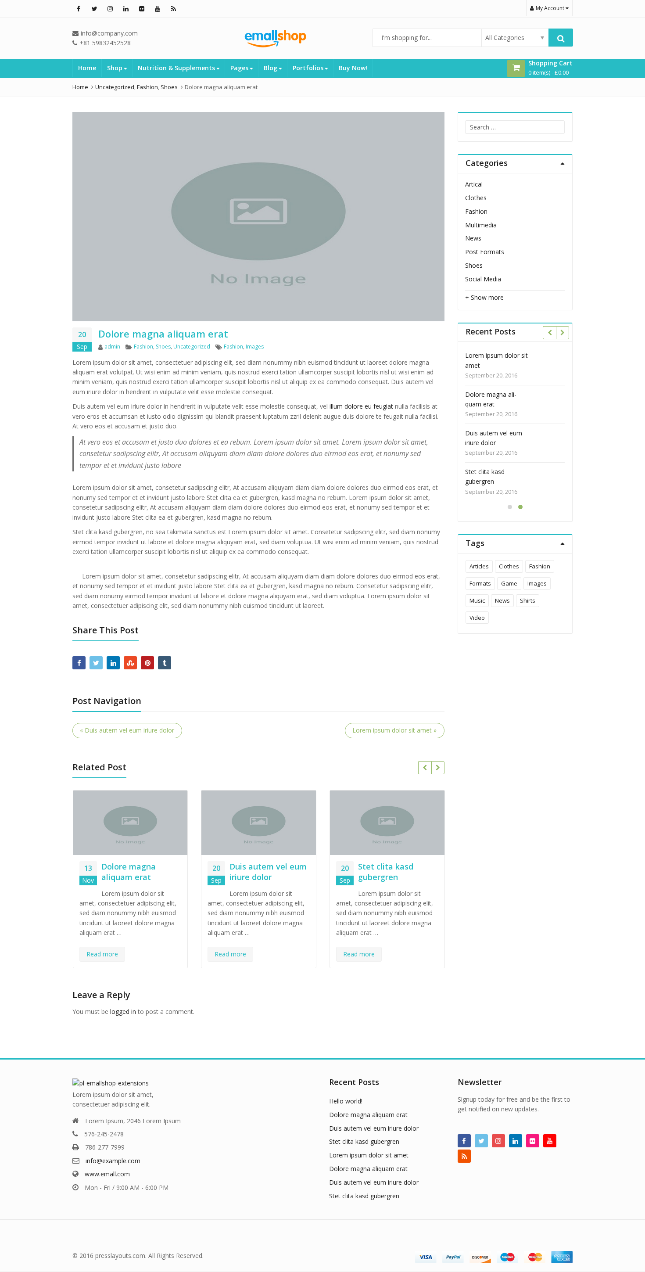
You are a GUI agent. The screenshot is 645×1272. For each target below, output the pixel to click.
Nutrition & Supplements (177, 68)
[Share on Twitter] (96, 662)
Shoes (163, 346)
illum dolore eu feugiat (361, 406)
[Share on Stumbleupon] (130, 662)
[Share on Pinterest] (147, 662)
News (473, 238)
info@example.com (113, 1161)
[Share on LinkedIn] (113, 662)
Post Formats (484, 252)
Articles (479, 566)
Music (477, 600)
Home (87, 68)
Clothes (476, 198)
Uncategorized (191, 346)
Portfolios (309, 68)
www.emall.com (107, 1174)
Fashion (143, 346)
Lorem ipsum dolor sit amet (496, 360)
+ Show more (484, 297)
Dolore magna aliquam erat (128, 871)
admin (112, 346)
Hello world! (345, 1101)
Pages (240, 68)
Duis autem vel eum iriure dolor (268, 871)
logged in (123, 1011)
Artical (474, 184)
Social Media (483, 279)
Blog (271, 68)
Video (477, 618)
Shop (115, 68)
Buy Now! (353, 68)
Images (255, 346)
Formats (480, 583)
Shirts (527, 600)
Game (509, 583)
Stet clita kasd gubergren (385, 871)
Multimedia (481, 225)
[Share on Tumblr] (164, 662)
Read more (102, 954)
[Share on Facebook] (79, 662)
